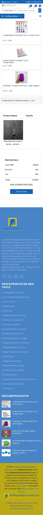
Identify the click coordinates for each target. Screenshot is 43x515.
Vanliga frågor (9, 306)
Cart (33, 100)
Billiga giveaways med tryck (14, 347)
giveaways (9, 470)
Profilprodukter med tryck (14, 292)
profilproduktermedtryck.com (23, 503)
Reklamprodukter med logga (15, 329)
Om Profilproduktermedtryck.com (17, 297)
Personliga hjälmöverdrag (14, 384)
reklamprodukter (22, 486)
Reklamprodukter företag (13, 365)
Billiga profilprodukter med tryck (16, 343)
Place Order (21, 191)
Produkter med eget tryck (14, 320)
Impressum (8, 311)
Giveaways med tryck (12, 324)
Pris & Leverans (10, 301)
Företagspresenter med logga (15, 338)
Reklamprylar (9, 356)
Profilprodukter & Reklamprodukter (15, 100)
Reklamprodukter (10, 375)
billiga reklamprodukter (12, 361)
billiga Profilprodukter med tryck (16, 352)
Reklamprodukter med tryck (14, 315)
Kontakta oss (9, 388)
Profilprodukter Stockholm (14, 370)
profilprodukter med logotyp (24, 467)
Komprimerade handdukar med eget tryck (20, 379)
